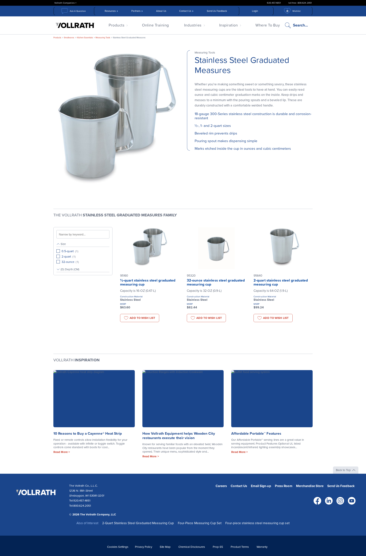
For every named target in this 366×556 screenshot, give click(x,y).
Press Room (283, 486)
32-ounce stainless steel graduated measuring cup (216, 282)
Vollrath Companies (64, 3)
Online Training (155, 25)
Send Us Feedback (217, 11)
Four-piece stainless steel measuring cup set (257, 523)
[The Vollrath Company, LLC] (35, 500)
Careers (221, 486)
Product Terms (240, 547)
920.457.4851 (274, 3)
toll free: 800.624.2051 (300, 3)
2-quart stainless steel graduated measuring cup (281, 282)
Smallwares (69, 37)
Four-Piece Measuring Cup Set (200, 523)
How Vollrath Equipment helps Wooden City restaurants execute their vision (178, 435)
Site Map (165, 547)
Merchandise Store (310, 486)
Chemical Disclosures (191, 547)
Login (255, 11)
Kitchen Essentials (85, 37)
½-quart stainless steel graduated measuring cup (147, 282)
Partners (135, 11)
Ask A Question (78, 11)
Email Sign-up (261, 486)
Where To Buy (267, 25)
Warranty (262, 547)
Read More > (61, 452)
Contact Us (185, 11)
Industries (192, 25)
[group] (82, 253)
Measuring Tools (103, 37)
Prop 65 (218, 547)
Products (116, 25)
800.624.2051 (82, 505)
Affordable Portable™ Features (256, 433)
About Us (161, 11)
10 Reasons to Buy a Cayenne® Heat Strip (87, 433)
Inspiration (228, 25)
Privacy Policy (143, 547)
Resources (110, 11)
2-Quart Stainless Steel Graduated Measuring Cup (138, 523)
